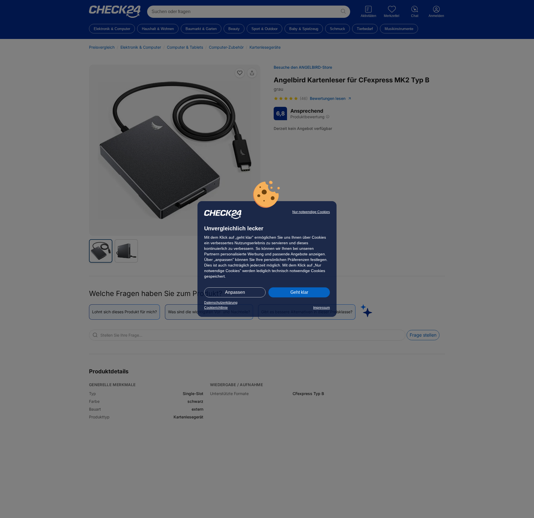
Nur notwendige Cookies (311, 212)
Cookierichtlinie (216, 308)
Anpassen (235, 292)
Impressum (321, 308)
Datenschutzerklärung (221, 303)
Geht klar (299, 292)
